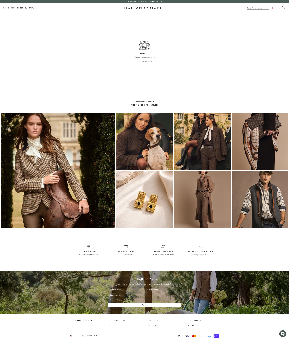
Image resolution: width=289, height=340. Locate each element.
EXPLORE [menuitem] (20, 8)
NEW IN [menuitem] (6, 8)
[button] (58, 170)
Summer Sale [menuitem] (30, 8)
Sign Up (144, 305)
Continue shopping (144, 61)
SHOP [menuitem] (13, 8)
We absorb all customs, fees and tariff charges (144, 2)
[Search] (267, 8)
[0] (284, 8)
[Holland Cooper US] (145, 8)
